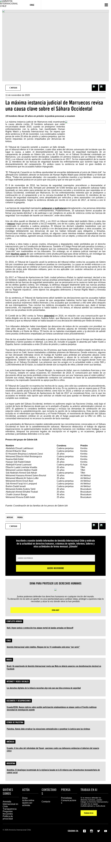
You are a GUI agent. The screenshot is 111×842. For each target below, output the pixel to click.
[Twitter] (98, 830)
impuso (11, 223)
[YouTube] (105, 830)
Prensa (20, 517)
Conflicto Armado (14, 621)
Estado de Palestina (14, 722)
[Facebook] (84, 830)
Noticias (10, 517)
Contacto (46, 801)
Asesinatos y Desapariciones (18, 700)
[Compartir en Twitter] (102, 87)
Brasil (9, 659)
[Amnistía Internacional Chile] (11, 5)
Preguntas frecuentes (8, 812)
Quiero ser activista (27, 804)
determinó (49, 316)
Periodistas (66, 798)
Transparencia (10, 809)
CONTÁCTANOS (49, 791)
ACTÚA (26, 790)
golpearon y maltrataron (54, 208)
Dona (24, 798)
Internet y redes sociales (17, 681)
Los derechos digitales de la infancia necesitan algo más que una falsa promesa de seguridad (44, 688)
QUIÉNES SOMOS (8, 791)
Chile (8, 640)
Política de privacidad (8, 817)
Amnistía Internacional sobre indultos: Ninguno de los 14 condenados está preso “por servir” (43, 647)
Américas (10, 741)
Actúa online (28, 800)
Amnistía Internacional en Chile (10, 804)
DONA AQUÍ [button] (55, 610)
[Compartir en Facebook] (95, 87)
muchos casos (18, 254)
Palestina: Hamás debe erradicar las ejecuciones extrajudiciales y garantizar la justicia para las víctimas (48, 729)
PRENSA (65, 790)
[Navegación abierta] (106, 5)
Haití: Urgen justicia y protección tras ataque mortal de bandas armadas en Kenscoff (40, 628)
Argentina (10, 763)
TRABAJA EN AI (88, 813)
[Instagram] (91, 830)
